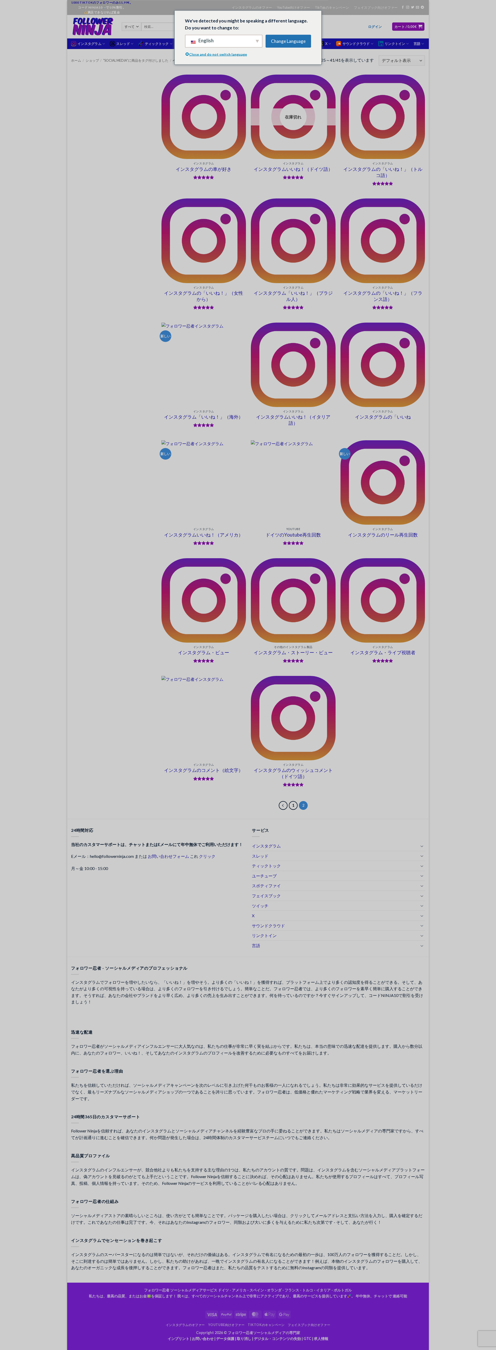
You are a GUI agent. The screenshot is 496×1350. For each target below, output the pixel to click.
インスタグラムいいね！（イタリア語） (293, 420)
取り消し (244, 1338)
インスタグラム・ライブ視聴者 (382, 652)
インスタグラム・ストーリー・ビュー (293, 652)
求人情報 (321, 1338)
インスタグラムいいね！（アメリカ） (203, 535)
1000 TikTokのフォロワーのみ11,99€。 (102, 2)
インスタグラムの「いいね (383, 417)
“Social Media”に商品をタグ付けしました (135, 60)
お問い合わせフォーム (168, 856)
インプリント (178, 1338)
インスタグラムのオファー (252, 7)
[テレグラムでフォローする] (422, 7)
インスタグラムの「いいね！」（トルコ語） (382, 172)
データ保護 (225, 1338)
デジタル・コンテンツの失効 (277, 1338)
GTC (307, 1338)
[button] (375, 26)
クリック (207, 856)
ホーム (76, 60)
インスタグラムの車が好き (203, 169)
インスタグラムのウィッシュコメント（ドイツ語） (293, 773)
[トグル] (422, 846)
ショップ (92, 60)
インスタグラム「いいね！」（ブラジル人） (293, 296)
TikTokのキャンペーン (332, 7)
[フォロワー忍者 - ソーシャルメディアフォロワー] (92, 26)
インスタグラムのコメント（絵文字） (203, 770)
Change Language (288, 41)
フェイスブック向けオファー (376, 7)
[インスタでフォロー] (407, 7)
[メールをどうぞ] (417, 7)
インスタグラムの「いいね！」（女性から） (203, 296)
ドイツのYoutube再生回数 (293, 535)
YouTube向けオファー (293, 7)
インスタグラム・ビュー (203, 652)
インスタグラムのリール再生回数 (383, 535)
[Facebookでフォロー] (402, 7)
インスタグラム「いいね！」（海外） (203, 417)
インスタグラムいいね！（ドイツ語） (293, 169)
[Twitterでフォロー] (412, 7)
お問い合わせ (203, 1338)
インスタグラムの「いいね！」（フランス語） (382, 296)
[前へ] (283, 805)
